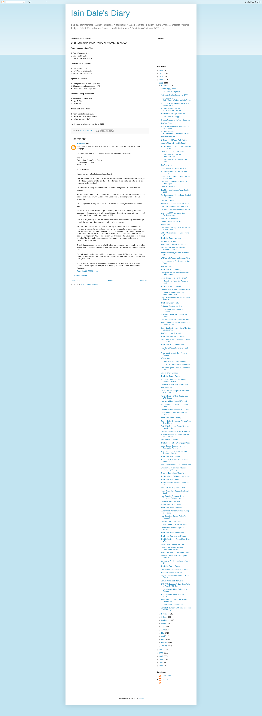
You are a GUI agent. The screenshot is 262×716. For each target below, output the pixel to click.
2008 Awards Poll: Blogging (171, 117)
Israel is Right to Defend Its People (174, 143)
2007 (161, 650)
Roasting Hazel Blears (169, 440)
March (163, 639)
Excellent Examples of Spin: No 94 (174, 473)
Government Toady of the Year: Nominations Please (172, 548)
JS (163, 683)
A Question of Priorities (169, 218)
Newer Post (76, 281)
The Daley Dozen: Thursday (171, 508)
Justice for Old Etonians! (170, 373)
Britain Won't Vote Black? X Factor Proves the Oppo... (173, 469)
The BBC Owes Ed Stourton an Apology (175, 476)
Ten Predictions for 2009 (170, 137)
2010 (161, 77)
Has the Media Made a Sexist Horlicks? (175, 431)
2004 (161, 659)
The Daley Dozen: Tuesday (171, 376)
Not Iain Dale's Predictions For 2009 (174, 95)
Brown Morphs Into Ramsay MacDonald (175, 320)
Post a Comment (80, 276)
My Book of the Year (168, 241)
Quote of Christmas (168, 187)
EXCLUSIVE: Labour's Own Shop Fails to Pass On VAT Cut (175, 585)
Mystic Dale (165, 225)
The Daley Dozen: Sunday (171, 456)
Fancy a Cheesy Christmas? (171, 573)
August (164, 623)
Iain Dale (165, 679)
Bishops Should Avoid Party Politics (174, 140)
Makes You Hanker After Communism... (175, 553)
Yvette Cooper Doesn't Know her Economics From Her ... (173, 447)
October (164, 617)
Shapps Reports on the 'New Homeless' (175, 120)
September (165, 620)
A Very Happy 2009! (168, 89)
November (165, 614)
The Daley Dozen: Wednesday (172, 345)
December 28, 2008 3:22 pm (87, 271)
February (164, 643)
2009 (161, 80)
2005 (161, 656)
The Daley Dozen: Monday (171, 238)
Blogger (141, 698)
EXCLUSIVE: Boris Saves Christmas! (174, 569)
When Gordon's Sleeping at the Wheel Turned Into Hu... (175, 392)
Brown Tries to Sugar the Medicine (174, 524)
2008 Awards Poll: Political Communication (171, 156)
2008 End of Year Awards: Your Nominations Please (172, 294)
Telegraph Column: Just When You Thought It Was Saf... (174, 452)
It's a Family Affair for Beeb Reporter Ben (176, 465)
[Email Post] (97, 130)
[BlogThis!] (104, 130)
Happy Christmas (167, 200)
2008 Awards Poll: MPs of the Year (173, 168)
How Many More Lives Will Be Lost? (174, 401)
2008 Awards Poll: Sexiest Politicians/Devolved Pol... (171, 109)
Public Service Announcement (172, 605)
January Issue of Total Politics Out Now (175, 289)
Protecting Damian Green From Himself (175, 210)
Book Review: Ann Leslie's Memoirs (174, 361)
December (165, 86)
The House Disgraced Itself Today (173, 536)
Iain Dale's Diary (100, 13)
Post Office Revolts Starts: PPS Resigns (175, 365)
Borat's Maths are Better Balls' (172, 581)
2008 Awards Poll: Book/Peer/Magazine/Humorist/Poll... (175, 132)
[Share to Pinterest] (112, 130)
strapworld (81, 143)
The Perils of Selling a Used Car (173, 114)
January (164, 646)
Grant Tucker (166, 676)
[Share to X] (107, 130)
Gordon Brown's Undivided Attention (174, 384)
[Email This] (101, 130)
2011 (161, 74)
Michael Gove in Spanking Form (173, 488)
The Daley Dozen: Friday (170, 303)
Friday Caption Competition (171, 504)
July (163, 627)
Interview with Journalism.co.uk (172, 544)
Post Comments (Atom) (89, 284)
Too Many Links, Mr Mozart (171, 333)
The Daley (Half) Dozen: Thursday (173, 336)
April (163, 636)
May (163, 633)
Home (110, 281)
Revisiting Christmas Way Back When (175, 204)
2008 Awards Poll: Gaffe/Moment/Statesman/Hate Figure (176, 99)
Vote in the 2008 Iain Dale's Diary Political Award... (173, 214)
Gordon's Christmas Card (170, 501)
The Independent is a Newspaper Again (175, 443)
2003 (161, 662)
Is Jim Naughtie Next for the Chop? (174, 278)
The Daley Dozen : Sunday (171, 270)
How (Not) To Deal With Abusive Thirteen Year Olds (173, 249)
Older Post (144, 281)
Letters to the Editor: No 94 (171, 221)
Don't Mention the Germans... (171, 521)
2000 (161, 666)
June (163, 630)
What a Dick (165, 358)
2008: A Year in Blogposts (170, 92)
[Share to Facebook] (109, 130)
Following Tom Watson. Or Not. (172, 306)
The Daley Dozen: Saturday (171, 286)
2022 (161, 70)
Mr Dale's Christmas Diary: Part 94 (173, 244)
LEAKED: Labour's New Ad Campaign (175, 409)
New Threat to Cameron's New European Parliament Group (172, 497)
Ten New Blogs (166, 123)
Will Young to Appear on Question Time (175, 258)
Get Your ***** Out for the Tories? (173, 151)
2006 (161, 653)
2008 (161, 83)
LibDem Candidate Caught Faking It (174, 207)
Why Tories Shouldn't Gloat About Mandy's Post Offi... (173, 380)
